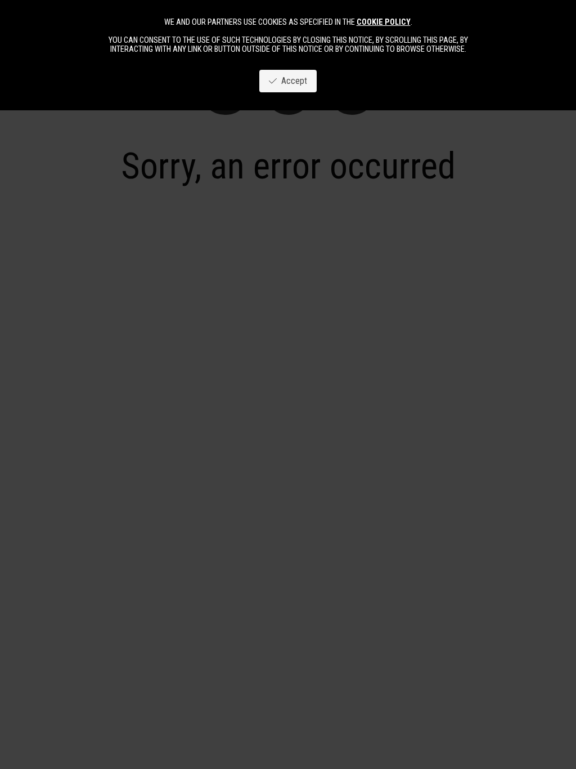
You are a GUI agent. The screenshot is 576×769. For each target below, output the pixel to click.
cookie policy (384, 22)
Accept (292, 80)
